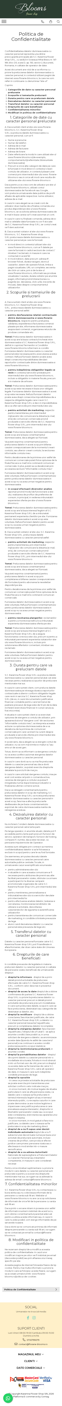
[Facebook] (28, 1318)
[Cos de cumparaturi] (50, 21)
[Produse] (4, 22)
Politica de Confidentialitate (20, 1289)
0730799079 (32, 1340)
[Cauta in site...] (58, 21)
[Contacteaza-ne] (42, 21)
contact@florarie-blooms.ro (33, 1344)
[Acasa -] (31, 9)
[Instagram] (34, 1318)
